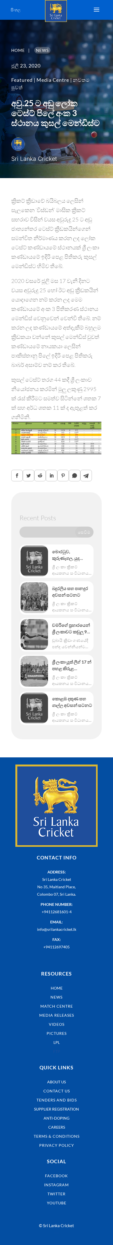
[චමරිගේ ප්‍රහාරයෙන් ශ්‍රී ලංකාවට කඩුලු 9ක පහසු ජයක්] (34, 634)
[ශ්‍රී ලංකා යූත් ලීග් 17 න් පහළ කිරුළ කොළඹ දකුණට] (34, 671)
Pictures (57, 1033)
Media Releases (56, 1015)
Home (57, 988)
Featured (22, 80)
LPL (56, 1042)
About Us (56, 1082)
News (56, 997)
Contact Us (56, 1091)
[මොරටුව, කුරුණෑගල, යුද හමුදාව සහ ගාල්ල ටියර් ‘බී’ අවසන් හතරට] (34, 561)
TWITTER (56, 1193)
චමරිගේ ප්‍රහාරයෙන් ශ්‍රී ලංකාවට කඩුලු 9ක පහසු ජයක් (71, 628)
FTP (56, 1051)
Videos (56, 1024)
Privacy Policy (56, 1145)
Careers (56, 1127)
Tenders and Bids (56, 1100)
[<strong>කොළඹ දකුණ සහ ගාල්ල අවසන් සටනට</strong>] (34, 708)
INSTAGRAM (56, 1184)
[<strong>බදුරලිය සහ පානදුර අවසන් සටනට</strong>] (34, 597)
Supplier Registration (56, 1109)
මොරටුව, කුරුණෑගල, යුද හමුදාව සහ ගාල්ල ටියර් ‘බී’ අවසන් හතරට (68, 555)
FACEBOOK (56, 1175)
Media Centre (52, 80)
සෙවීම (84, 532)
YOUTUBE (56, 1203)
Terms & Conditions (57, 1136)
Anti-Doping (56, 1118)
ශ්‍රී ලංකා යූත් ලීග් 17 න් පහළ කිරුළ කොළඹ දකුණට (71, 665)
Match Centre (56, 1006)
